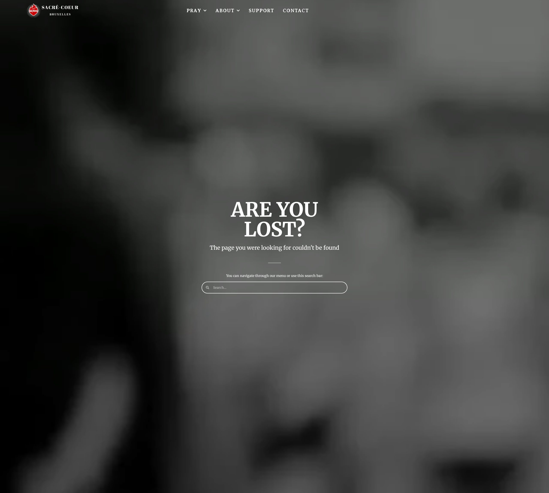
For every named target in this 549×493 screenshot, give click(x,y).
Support (261, 10)
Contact (296, 10)
